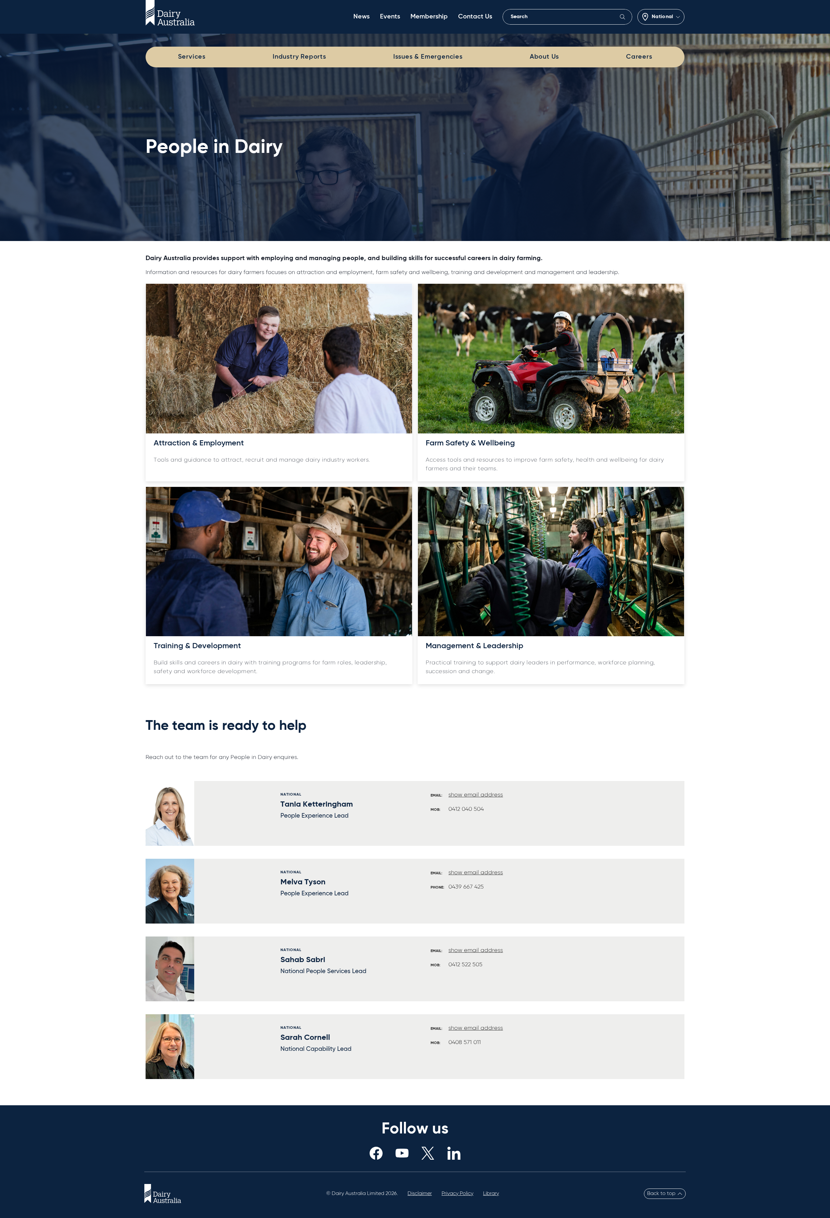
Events (390, 17)
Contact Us (475, 17)
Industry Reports (299, 57)
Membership (429, 17)
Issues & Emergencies (428, 57)
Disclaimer (420, 1193)
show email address (475, 795)
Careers (639, 57)
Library (491, 1193)
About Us (544, 57)
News (361, 17)
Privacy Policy (457, 1193)
